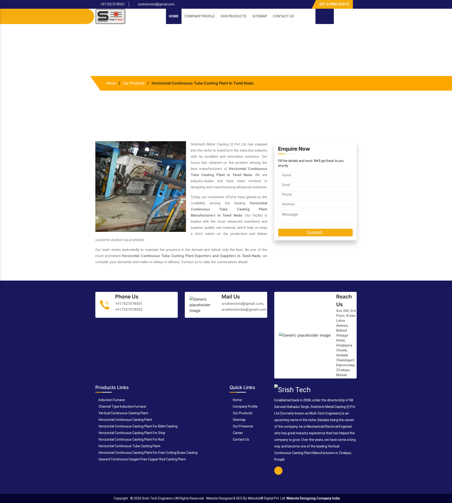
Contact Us (283, 16)
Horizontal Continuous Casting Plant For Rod (131, 439)
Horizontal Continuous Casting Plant (125, 420)
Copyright (121, 498)
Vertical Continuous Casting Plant (123, 413)
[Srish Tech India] (110, 16)
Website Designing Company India (313, 498)
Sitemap (259, 16)
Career (237, 433)
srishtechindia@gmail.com (244, 309)
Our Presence (242, 426)
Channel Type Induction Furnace (122, 406)
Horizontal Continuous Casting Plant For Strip (131, 433)
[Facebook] (306, 2)
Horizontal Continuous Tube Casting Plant (129, 446)
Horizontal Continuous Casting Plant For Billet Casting (138, 426)
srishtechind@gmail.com (156, 4)
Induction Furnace (111, 400)
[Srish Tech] (292, 389)
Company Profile (199, 16)
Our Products (233, 16)
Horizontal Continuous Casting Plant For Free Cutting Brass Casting (148, 453)
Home (173, 16)
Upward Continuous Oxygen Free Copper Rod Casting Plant (142, 459)
